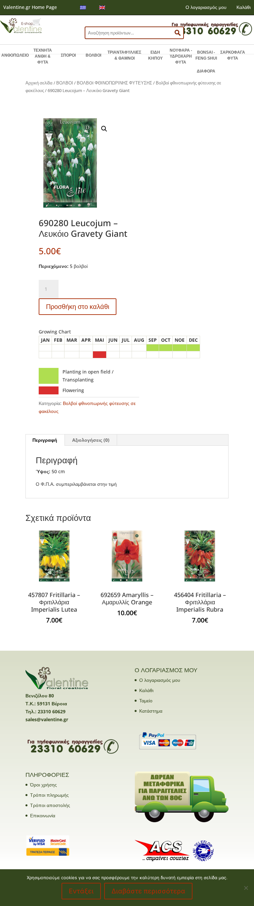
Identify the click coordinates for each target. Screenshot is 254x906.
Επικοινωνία (42, 815)
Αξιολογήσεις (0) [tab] (90, 440)
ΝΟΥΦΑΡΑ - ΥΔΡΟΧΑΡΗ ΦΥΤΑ (181, 56)
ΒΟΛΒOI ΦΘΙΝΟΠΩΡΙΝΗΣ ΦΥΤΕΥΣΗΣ (114, 83)
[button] (104, 129)
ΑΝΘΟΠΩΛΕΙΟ (15, 55)
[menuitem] (83, 7)
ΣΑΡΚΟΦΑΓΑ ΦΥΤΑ (232, 55)
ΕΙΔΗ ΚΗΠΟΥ (155, 55)
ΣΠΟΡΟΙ (68, 55)
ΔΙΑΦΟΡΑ (206, 71)
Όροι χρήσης (43, 784)
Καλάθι (243, 7)
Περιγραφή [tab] (44, 440)
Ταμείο (145, 700)
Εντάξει (81, 891)
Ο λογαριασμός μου (206, 7)
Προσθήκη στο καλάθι (77, 306)
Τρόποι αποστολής (50, 805)
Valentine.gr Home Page (30, 7)
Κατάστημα (150, 711)
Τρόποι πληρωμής (49, 795)
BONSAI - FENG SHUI (206, 55)
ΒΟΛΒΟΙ (93, 55)
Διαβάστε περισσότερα (148, 891)
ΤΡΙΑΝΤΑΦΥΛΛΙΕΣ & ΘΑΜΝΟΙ (124, 55)
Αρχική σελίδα (39, 83)
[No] (245, 887)
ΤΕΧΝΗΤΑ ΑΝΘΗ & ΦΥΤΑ (42, 56)
